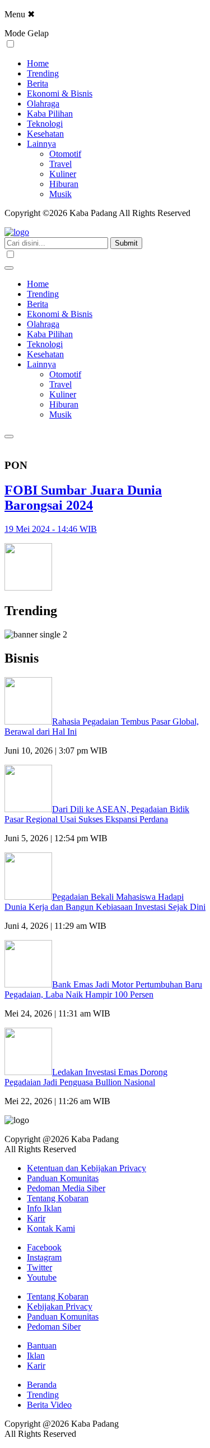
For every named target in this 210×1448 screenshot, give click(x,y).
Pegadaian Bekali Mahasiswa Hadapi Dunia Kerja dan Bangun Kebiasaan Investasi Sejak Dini (105, 902)
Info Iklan (44, 1208)
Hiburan (63, 184)
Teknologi (45, 123)
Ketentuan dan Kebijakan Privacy (86, 1168)
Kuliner (62, 174)
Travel (60, 164)
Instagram (44, 1257)
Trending (43, 73)
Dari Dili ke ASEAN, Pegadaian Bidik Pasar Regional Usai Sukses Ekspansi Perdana (96, 814)
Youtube (42, 1277)
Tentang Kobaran (57, 1198)
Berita (37, 83)
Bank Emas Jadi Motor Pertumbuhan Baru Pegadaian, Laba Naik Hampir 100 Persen (103, 989)
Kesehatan (45, 133)
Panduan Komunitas (63, 1178)
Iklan (36, 1355)
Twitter (39, 1267)
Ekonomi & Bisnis (59, 93)
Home (38, 63)
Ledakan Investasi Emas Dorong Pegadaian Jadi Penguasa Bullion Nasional (85, 1077)
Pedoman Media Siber (66, 1188)
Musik (60, 194)
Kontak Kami (51, 1228)
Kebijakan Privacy (59, 1306)
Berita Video (49, 1404)
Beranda (42, 1384)
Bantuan (42, 1345)
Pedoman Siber (54, 1326)
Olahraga (43, 103)
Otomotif (65, 154)
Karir (36, 1218)
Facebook (44, 1247)
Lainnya (41, 143)
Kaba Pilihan (50, 113)
